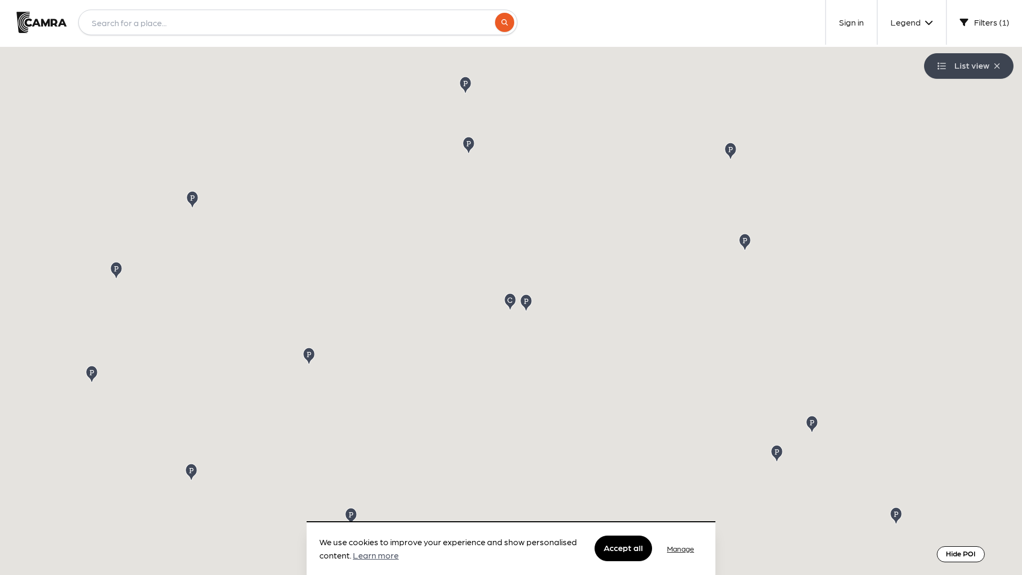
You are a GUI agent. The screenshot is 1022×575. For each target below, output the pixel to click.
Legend (906, 22)
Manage (680, 548)
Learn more (376, 556)
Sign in (851, 22)
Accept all (623, 548)
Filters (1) (990, 22)
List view (972, 65)
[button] (193, 199)
